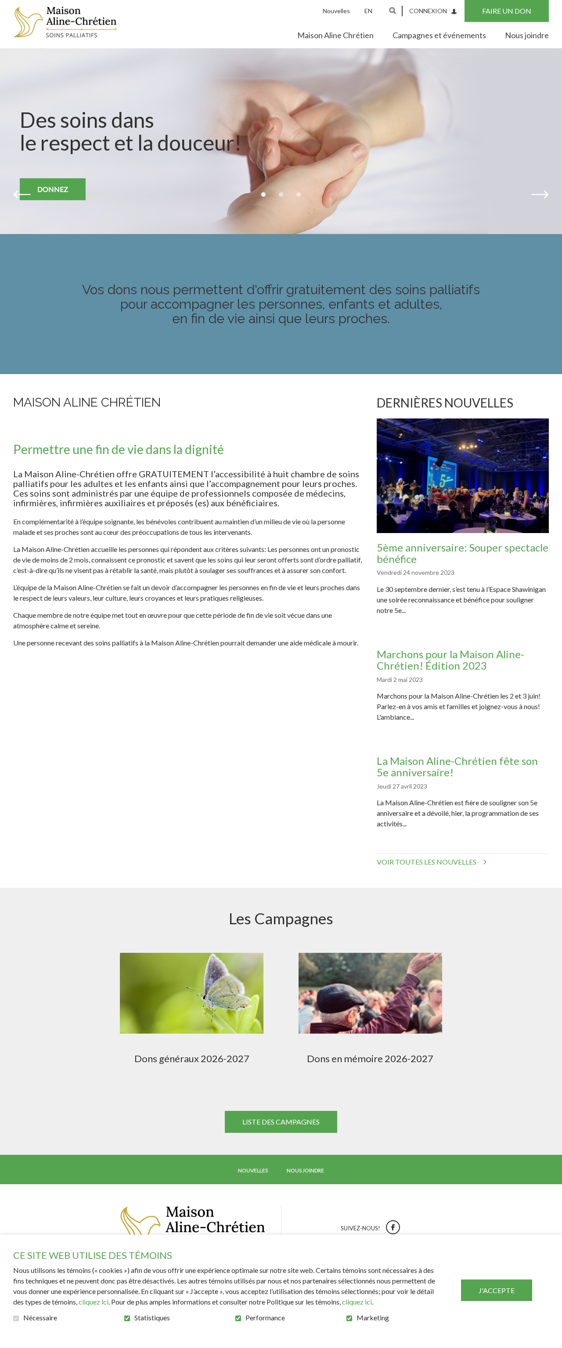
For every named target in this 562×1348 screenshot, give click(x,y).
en (368, 10)
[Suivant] (540, 194)
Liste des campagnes (281, 1121)
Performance (265, 1318)
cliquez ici (93, 1302)
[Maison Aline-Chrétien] (64, 22)
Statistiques (152, 1318)
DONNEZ (52, 189)
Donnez (156, 1004)
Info (228, 1004)
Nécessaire (40, 1318)
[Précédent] (22, 194)
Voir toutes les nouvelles (426, 862)
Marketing (373, 1318)
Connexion (428, 10)
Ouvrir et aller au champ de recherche (392, 10)
